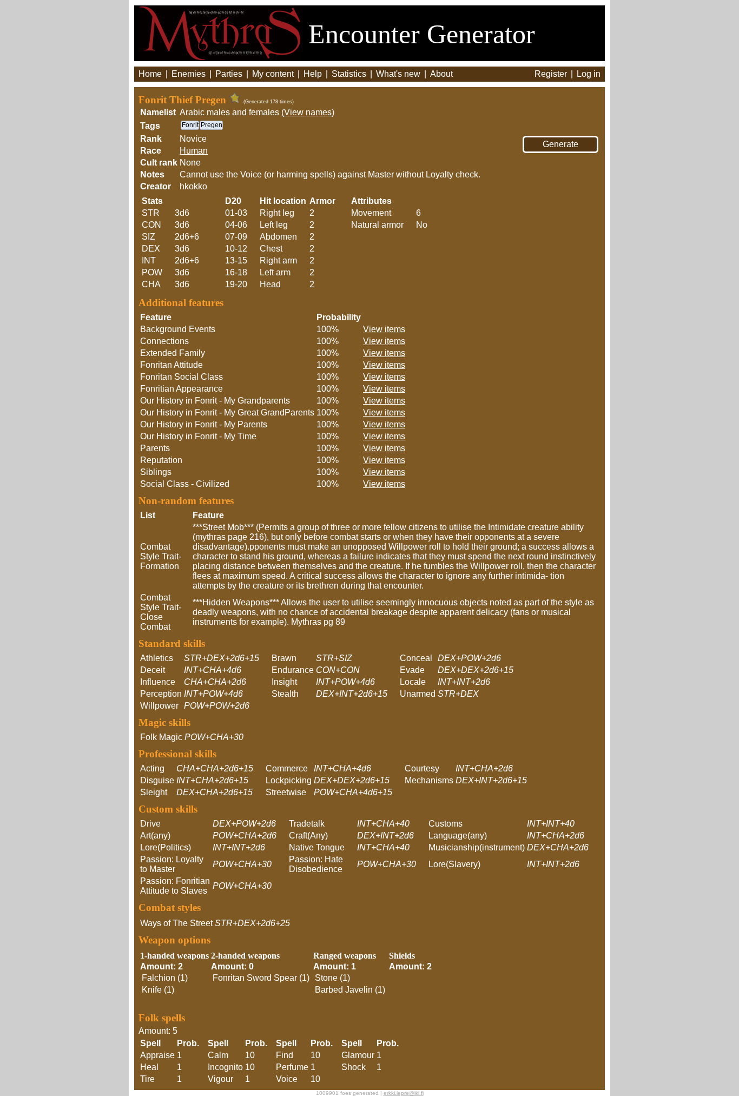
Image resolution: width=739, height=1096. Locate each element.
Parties (228, 73)
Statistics (349, 73)
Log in (589, 73)
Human (194, 150)
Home (150, 73)
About (441, 73)
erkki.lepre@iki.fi (404, 1093)
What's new (398, 73)
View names (308, 112)
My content (273, 73)
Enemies (188, 73)
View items (384, 329)
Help (312, 73)
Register (551, 73)
